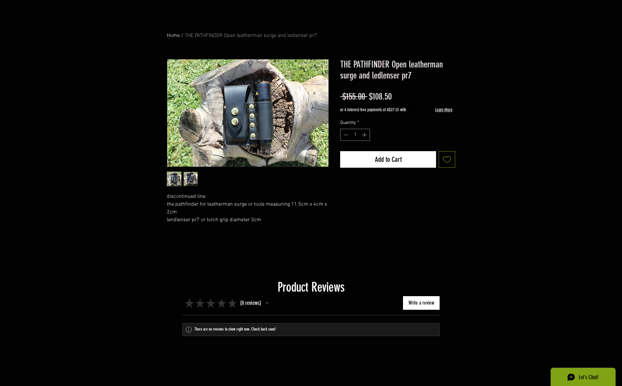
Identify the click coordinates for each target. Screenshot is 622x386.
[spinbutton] (355, 134)
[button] (267, 303)
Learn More (444, 110)
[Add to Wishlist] (447, 159)
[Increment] (365, 134)
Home (173, 35)
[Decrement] (345, 134)
